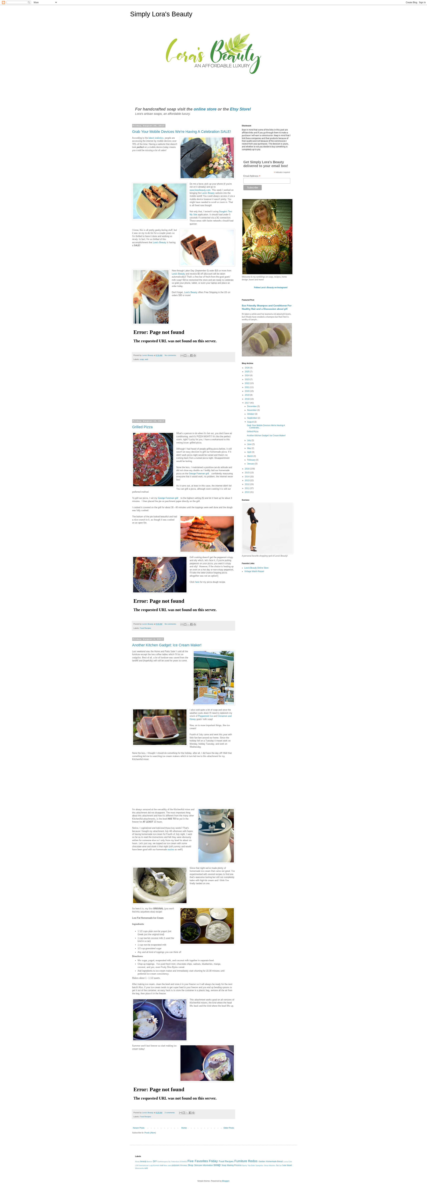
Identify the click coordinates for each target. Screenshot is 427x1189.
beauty (143, 1161)
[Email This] (182, 355)
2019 (247, 395)
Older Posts (229, 1128)
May (249, 448)
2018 (247, 399)
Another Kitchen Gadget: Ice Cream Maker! (166, 645)
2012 (247, 484)
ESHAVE (183, 1161)
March (250, 456)
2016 (247, 469)
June (249, 444)
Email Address (251, 176)
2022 (247, 383)
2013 (247, 480)
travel (289, 1165)
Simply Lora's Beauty (161, 14)
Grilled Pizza (142, 427)
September (252, 418)
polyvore (176, 1165)
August (250, 422)
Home (184, 1128)
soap (142, 359)
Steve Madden (269, 1165)
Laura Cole (287, 1161)
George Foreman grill (199, 473)
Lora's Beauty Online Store (256, 568)
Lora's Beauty (208, 193)
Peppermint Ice (205, 716)
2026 (247, 368)
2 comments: (170, 1113)
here (197, 582)
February (251, 460)
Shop (190, 1165)
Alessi (137, 1161)
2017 (247, 403)
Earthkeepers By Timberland (168, 1161)
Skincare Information (203, 1165)
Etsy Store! (240, 109)
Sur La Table (281, 1165)
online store (205, 109)
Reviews (183, 1165)
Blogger (225, 1181)
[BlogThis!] (185, 355)
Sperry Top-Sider (248, 1165)
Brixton (149, 1161)
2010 (247, 492)
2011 (247, 488)
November (252, 410)
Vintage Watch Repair (254, 571)
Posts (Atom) (150, 1133)
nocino (171, 849)
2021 (247, 387)
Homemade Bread (274, 1161)
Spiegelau (259, 1165)
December (252, 406)
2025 (247, 371)
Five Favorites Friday (202, 1161)
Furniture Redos (246, 1161)
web (146, 359)
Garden (262, 1161)
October (251, 414)
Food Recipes (145, 628)
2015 (247, 472)
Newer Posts (138, 1128)
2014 (247, 476)
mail (161, 1165)
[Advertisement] (183, 392)
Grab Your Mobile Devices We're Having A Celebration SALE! (181, 131)
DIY (155, 1161)
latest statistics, (156, 138)
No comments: (171, 355)
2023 (247, 379)
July (249, 440)
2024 (247, 375)
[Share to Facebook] (191, 355)
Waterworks (139, 1168)
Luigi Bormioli (154, 1165)
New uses (167, 1165)
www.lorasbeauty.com (200, 190)
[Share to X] (188, 355)
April (249, 452)
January (251, 464)
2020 (247, 391)
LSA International (141, 1165)
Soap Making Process (232, 1165)
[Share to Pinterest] (194, 355)
